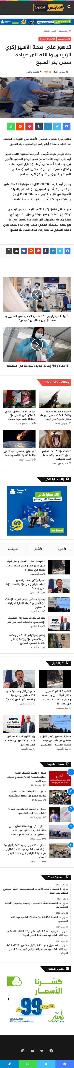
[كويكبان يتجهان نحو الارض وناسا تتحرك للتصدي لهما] (19, 439)
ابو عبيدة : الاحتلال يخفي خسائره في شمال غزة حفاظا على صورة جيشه (20, 415)
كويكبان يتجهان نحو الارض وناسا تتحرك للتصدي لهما (20, 453)
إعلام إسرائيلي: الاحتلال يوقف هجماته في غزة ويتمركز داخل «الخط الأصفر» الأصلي (27, 639)
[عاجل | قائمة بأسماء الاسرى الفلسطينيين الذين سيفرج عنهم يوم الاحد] (60, 778)
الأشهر (38, 549)
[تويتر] (60, 251)
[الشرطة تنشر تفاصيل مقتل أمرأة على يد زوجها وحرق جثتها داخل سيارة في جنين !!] (59, 567)
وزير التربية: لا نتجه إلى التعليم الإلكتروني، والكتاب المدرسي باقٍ (26, 620)
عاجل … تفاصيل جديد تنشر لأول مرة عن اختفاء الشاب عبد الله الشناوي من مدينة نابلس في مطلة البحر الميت (25, 851)
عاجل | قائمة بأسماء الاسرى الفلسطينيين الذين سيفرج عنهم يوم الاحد (26, 777)
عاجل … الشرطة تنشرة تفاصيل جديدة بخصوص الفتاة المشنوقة (27, 793)
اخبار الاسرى (49, 31)
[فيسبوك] (67, 251)
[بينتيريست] (38, 251)
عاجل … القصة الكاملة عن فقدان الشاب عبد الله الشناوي (27, 811)
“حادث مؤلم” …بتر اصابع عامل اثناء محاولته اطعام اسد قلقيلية (56, 455)
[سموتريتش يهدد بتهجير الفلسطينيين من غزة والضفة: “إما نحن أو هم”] (59, 586)
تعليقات (13, 549)
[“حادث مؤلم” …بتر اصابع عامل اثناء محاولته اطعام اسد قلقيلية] (55, 439)
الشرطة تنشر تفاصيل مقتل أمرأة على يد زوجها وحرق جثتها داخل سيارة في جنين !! (26, 565)
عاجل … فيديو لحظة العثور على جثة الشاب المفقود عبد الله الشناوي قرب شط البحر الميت (27, 830)
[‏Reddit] (31, 251)
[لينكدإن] (53, 251)
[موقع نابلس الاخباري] (48, 7)
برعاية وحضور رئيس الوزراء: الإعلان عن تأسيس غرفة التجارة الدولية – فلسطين (25, 603)
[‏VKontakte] (24, 251)
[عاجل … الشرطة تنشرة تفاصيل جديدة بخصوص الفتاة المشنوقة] (60, 797)
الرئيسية (63, 31)
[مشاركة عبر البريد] (16, 251)
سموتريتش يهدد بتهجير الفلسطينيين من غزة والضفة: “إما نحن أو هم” (25, 584)
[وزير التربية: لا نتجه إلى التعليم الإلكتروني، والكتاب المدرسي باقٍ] (59, 623)
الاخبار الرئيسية (47, 39)
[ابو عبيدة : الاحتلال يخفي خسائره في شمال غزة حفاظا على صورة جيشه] (19, 399)
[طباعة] (9, 251)
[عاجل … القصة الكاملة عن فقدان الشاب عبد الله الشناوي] (60, 814)
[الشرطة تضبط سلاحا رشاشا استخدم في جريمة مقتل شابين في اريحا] (55, 399)
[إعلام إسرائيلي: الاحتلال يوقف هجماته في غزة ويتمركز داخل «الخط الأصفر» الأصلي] (59, 640)
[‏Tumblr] (46, 251)
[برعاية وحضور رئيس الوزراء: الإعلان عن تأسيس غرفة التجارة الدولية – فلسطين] (59, 604)
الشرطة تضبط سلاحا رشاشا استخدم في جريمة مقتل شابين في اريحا (55, 415)
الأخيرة (62, 549)
